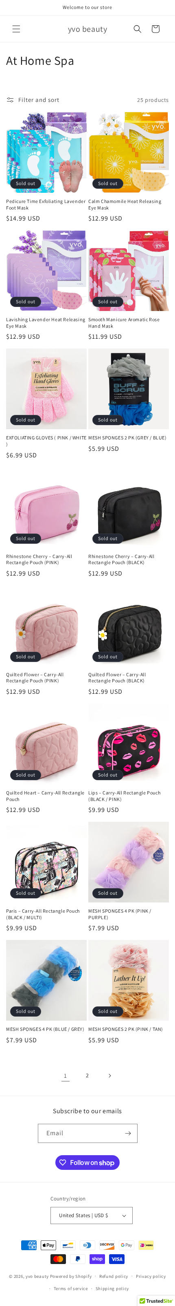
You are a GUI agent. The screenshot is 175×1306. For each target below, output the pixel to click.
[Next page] (109, 1076)
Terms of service (71, 1288)
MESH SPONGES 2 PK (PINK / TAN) (125, 1029)
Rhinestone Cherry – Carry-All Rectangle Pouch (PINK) (39, 559)
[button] (16, 29)
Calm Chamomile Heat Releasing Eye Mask (124, 204)
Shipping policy (112, 1288)
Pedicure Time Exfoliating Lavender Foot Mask (45, 204)
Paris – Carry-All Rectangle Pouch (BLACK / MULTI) (43, 914)
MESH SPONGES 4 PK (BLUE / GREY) (45, 1029)
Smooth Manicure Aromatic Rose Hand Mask (124, 322)
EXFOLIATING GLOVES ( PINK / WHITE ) (46, 441)
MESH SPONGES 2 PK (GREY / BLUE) (127, 438)
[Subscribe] (128, 1133)
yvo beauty (37, 1276)
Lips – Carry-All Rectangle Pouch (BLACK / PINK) (124, 796)
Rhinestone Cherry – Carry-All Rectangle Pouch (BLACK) (121, 559)
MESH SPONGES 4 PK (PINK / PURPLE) (119, 914)
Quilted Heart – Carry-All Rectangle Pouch (45, 796)
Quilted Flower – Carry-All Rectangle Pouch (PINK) (35, 677)
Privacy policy (151, 1276)
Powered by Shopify (71, 1276)
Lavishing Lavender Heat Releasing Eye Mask (45, 322)
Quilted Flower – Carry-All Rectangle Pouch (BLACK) (117, 677)
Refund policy (113, 1276)
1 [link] (65, 1075)
